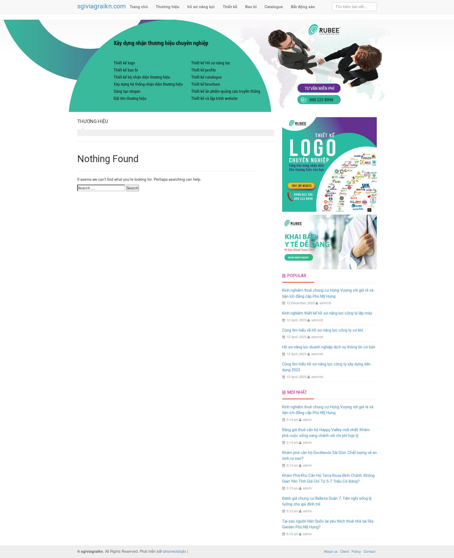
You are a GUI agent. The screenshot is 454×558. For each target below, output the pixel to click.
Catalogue (274, 6)
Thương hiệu (167, 6)
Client (344, 551)
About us (331, 551)
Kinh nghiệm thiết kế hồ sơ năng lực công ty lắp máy (327, 313)
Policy (356, 551)
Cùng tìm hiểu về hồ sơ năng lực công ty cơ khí (322, 330)
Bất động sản (303, 6)
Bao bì (251, 6)
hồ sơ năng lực (201, 6)
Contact (369, 551)
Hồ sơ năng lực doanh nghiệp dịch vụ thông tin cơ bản (328, 347)
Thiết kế (230, 6)
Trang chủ (139, 6)
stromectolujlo (174, 551)
